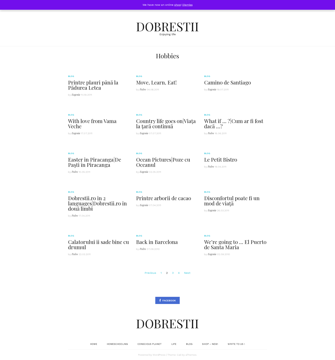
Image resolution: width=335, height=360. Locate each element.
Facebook (169, 300)
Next (187, 272)
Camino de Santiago (227, 82)
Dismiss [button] (187, 4)
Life (173, 344)
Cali (179, 354)
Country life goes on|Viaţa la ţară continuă (166, 123)
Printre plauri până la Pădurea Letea (93, 85)
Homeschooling (117, 344)
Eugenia (76, 94)
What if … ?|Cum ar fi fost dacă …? (233, 123)
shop (177, 4)
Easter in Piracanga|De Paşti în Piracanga (94, 162)
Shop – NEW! (210, 344)
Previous (150, 272)
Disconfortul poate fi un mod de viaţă (232, 201)
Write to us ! (236, 344)
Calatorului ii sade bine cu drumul (98, 244)
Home (93, 344)
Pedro (143, 89)
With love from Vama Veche (92, 123)
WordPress (159, 354)
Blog (71, 76)
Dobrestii (167, 26)
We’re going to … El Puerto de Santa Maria (235, 244)
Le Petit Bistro (220, 159)
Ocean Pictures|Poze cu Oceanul (163, 162)
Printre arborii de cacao (163, 198)
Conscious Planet (149, 344)
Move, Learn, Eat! (156, 82)
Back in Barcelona (157, 241)
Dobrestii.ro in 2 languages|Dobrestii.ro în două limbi (97, 203)
